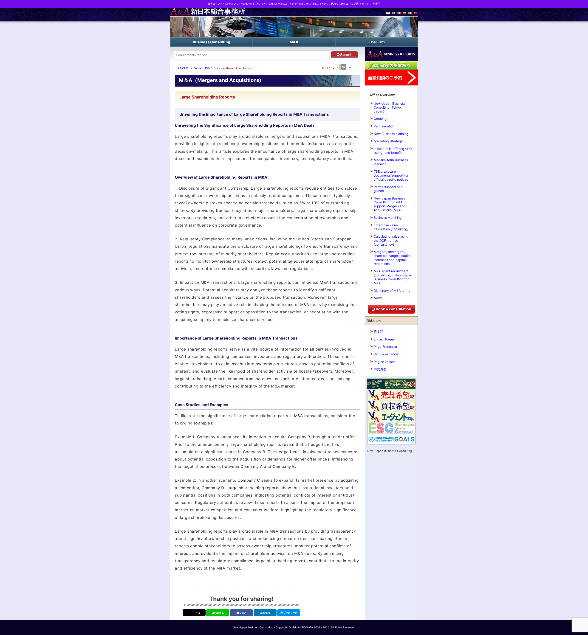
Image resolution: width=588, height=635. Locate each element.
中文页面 (380, 369)
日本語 (378, 332)
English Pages (384, 339)
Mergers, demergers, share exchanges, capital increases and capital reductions (392, 258)
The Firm (377, 42)
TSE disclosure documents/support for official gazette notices (391, 175)
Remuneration (384, 126)
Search (346, 55)
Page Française (385, 346)
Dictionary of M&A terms (392, 290)
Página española (386, 354)
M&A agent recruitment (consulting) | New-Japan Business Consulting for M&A (393, 277)
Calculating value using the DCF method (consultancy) (391, 240)
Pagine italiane (385, 362)
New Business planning (391, 134)
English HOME (203, 68)
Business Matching (388, 217)
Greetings (381, 119)
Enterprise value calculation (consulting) (391, 227)
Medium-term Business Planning (391, 162)
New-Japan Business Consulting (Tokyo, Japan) (389, 107)
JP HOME (182, 68)
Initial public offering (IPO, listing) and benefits (393, 151)
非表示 (376, 3)
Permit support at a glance (388, 189)
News (378, 298)
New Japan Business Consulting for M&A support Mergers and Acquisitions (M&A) (389, 204)
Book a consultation (393, 309)
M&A (294, 42)
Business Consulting (211, 42)
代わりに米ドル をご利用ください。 (351, 3)
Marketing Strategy (388, 141)
